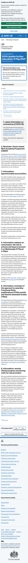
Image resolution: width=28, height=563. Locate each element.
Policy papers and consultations (10, 514)
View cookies (14, 31)
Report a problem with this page (14, 434)
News (3, 505)
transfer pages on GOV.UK (15, 196)
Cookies (13, 530)
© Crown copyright (14, 559)
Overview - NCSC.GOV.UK (18, 278)
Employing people (6, 476)
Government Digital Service (9, 538)
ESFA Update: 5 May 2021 (12, 39)
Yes (17, 428)
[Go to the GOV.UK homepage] (7, 35)
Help (2, 530)
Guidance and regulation (8, 508)
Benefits (3, 450)
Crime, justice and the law (8, 464)
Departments (5, 502)
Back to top (5, 420)
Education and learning (8, 473)
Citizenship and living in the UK (10, 461)
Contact (18, 532)
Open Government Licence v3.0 (10, 546)
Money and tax (5, 484)
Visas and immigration (7, 490)
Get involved (4, 523)
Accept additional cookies (14, 23)
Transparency (5, 517)
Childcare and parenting (8, 458)
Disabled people (6, 467)
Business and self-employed (9, 455)
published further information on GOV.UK (13, 339)
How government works (8, 520)
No (24, 428)
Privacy (7, 530)
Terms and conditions (7, 534)
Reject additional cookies (14, 27)
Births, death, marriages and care (11, 452)
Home (2, 39)
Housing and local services (9, 481)
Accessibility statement (8, 532)
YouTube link (12, 279)
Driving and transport (7, 470)
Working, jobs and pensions (9, 493)
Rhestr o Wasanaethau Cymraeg (10, 536)
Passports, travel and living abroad (11, 487)
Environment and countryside (9, 478)
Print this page (7, 115)
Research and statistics (8, 511)
